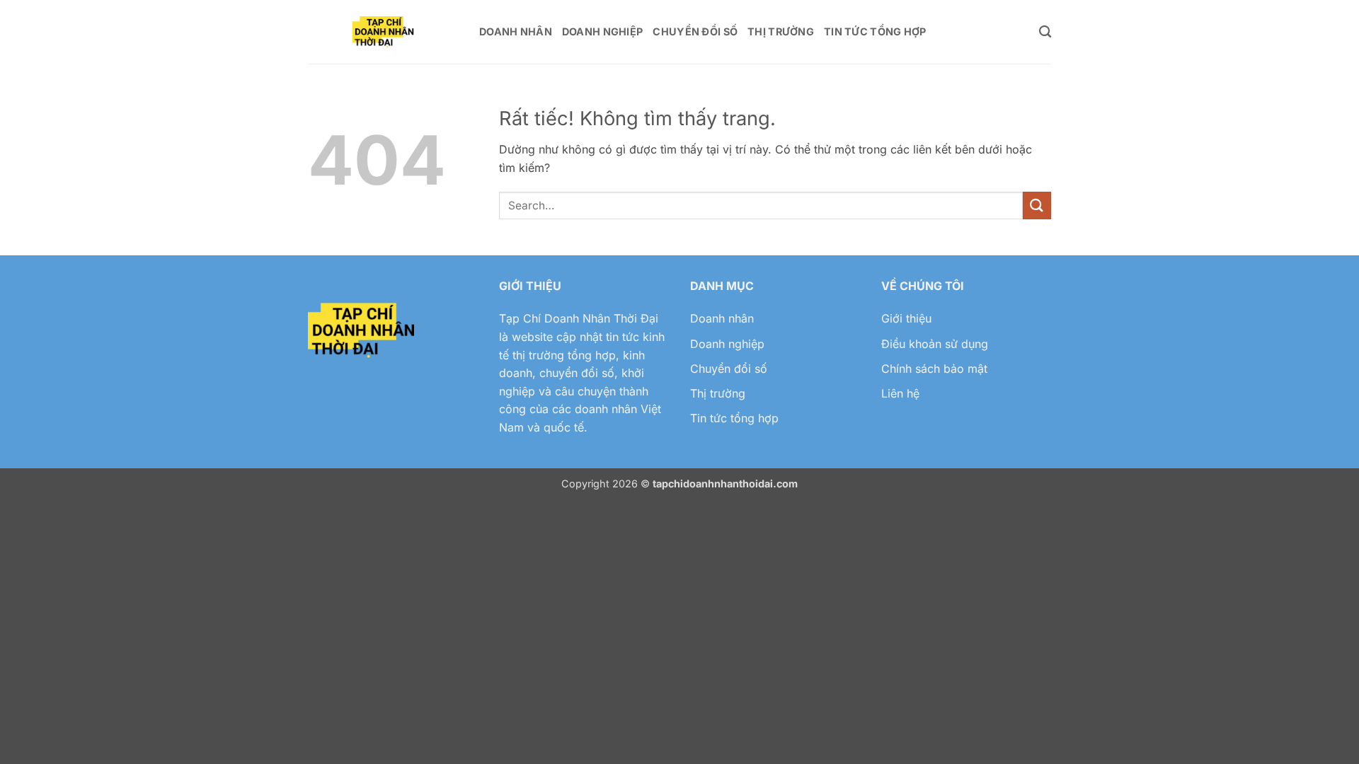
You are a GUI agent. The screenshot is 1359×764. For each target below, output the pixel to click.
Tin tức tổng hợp (734, 418)
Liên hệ (900, 393)
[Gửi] (1037, 205)
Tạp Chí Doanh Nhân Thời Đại (578, 318)
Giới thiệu (906, 318)
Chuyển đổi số (728, 368)
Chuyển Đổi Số (695, 31)
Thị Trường (780, 31)
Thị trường (717, 393)
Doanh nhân (722, 318)
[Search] (1045, 32)
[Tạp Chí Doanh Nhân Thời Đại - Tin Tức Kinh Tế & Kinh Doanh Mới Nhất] (383, 32)
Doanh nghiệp (727, 344)
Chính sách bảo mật (934, 368)
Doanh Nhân (515, 31)
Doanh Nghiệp (602, 31)
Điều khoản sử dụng (934, 344)
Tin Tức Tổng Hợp (875, 31)
